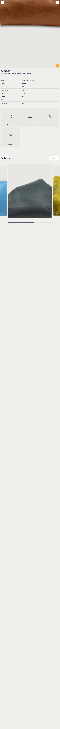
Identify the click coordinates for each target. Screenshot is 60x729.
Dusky (10, 217)
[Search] (2, 2)
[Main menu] (57, 2)
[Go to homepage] (30, 2)
